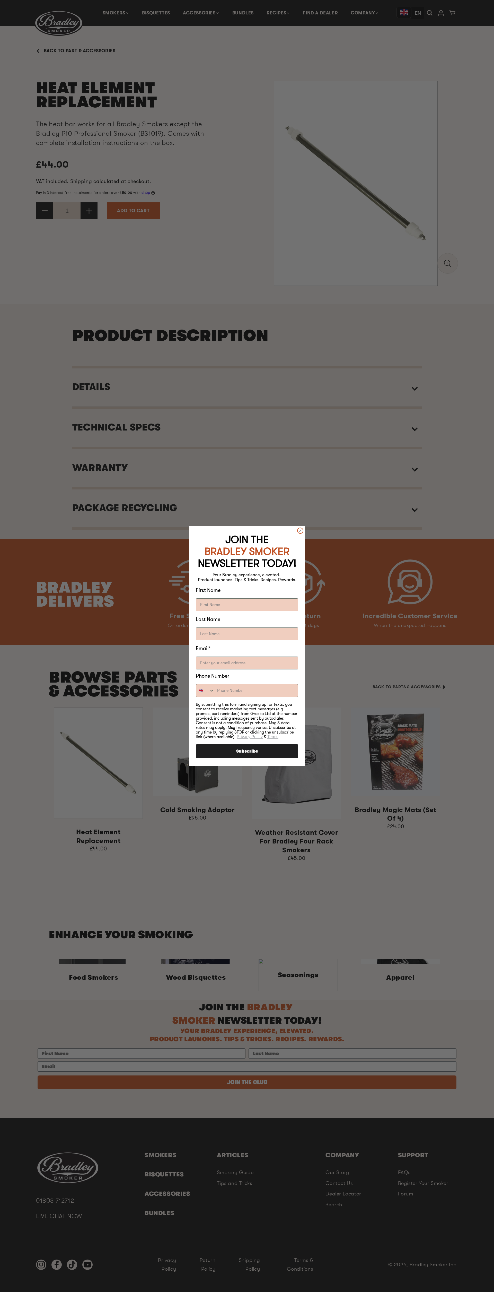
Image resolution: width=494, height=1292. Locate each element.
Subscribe (247, 751)
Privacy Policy (250, 737)
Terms (272, 737)
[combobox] (205, 690)
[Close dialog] (300, 530)
